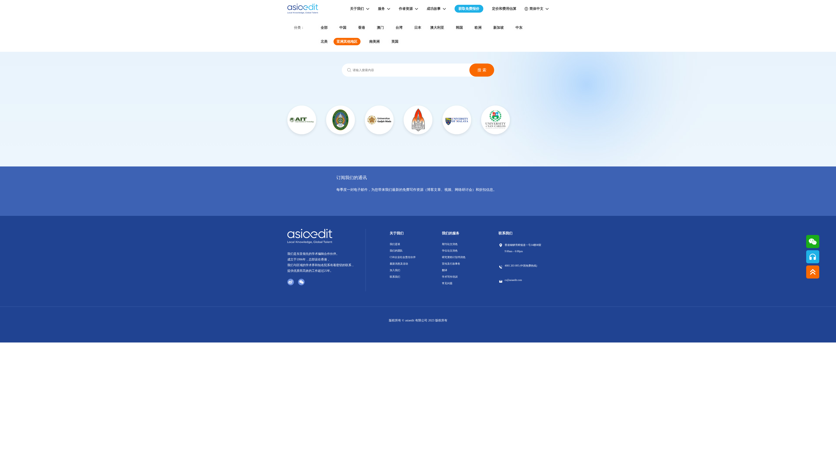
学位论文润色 (450, 250)
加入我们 (395, 270)
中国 (342, 27)
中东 (519, 27)
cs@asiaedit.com (513, 280)
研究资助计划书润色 (453, 257)
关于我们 (397, 233)
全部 (324, 27)
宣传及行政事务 (451, 263)
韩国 (459, 27)
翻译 (444, 270)
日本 (417, 27)
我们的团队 (396, 250)
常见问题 (447, 283)
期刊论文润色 (450, 244)
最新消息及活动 (399, 263)
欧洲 (478, 27)
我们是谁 (395, 244)
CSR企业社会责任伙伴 (403, 257)
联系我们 (395, 276)
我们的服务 (450, 233)
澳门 (380, 27)
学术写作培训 (450, 276)
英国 (394, 41)
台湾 (399, 27)
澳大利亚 (437, 27)
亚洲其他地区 (347, 41)
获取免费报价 (468, 8)
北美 (324, 41)
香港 (361, 27)
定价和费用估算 (504, 8)
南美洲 (374, 41)
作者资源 (406, 8)
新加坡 (498, 27)
